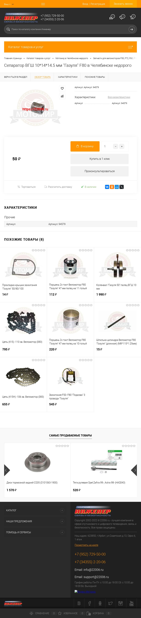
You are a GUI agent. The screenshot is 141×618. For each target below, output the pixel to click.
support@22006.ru (96, 577)
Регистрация (98, 4)
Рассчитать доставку (60, 187)
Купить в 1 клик (100, 158)
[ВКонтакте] (107, 187)
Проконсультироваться (100, 171)
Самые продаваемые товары (70, 435)
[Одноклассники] (112, 187)
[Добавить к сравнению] (62, 96)
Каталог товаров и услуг (26, 47)
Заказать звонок (123, 3)
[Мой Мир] (117, 187)
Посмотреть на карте (86, 545)
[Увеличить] (35, 109)
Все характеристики (119, 97)
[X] (122, 187)
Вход (85, 4)
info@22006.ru (94, 569)
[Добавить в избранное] (62, 88)
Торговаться (28, 187)
